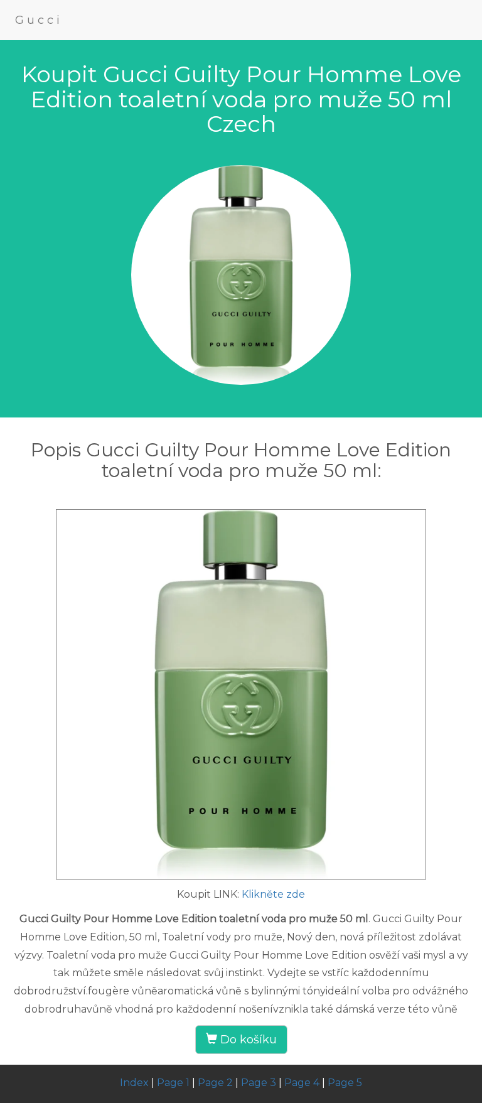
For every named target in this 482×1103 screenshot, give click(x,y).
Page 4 (301, 1083)
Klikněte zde (273, 894)
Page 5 (345, 1083)
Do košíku (247, 1040)
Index (134, 1083)
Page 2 (215, 1083)
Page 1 (173, 1083)
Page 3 (258, 1083)
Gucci (39, 20)
